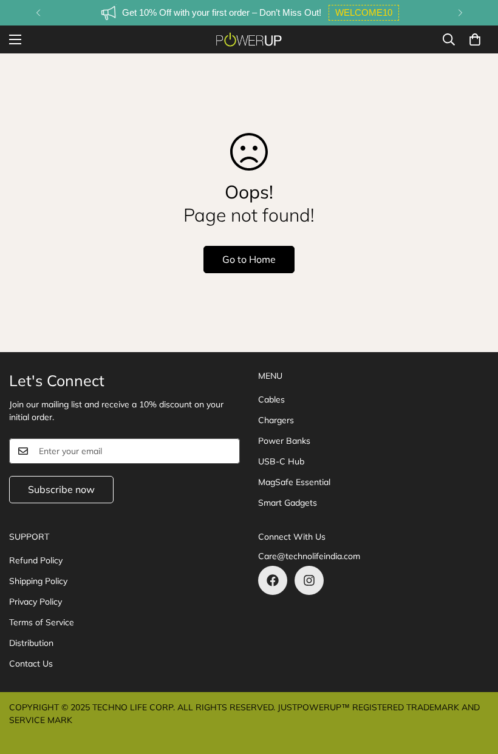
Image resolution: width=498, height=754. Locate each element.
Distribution (31, 642)
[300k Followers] (272, 580)
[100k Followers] (309, 580)
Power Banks (284, 440)
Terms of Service (41, 622)
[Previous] (38, 12)
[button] (475, 39)
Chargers (276, 420)
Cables (271, 399)
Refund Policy (36, 560)
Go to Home (249, 259)
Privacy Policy (35, 601)
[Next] (460, 12)
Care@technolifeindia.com (309, 556)
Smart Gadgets (287, 502)
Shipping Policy (38, 581)
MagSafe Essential (294, 482)
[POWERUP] (249, 39)
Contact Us (31, 663)
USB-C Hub (281, 461)
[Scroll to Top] (474, 688)
